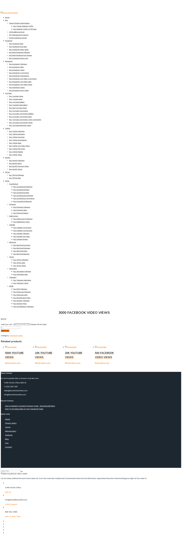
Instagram (9, 61)
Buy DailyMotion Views (21, 222)
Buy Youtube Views (16, 96)
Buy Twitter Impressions (18, 140)
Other (7, 181)
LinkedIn (12, 225)
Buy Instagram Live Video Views (20, 85)
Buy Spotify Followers (17, 161)
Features (8, 435)
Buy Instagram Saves (17, 88)
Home (7, 17)
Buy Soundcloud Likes (21, 193)
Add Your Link (7, 324)
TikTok (7, 172)
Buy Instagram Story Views (19, 90)
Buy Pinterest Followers (21, 207)
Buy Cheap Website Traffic (23, 26)
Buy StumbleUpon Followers (23, 307)
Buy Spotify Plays (15, 163)
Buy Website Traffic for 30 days (25, 29)
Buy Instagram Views (16, 70)
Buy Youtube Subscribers (18, 105)
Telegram (12, 277)
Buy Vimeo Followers (20, 260)
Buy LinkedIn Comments (22, 228)
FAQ (7, 443)
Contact (8, 447)
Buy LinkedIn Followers (21, 234)
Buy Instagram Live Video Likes (20, 82)
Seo (6, 20)
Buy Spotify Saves (15, 169)
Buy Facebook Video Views (19, 50)
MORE (11, 286)
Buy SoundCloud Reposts (22, 201)
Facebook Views (16, 335)
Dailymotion (13, 216)
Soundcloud (13, 184)
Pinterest (12, 204)
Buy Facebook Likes (16, 44)
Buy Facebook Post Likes (18, 47)
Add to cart (5, 330)
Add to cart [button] (15, 363)
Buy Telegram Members (22, 280)
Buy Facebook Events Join (18, 58)
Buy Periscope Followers (22, 292)
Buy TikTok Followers (16, 175)
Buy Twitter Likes (15, 143)
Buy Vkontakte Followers (22, 271)
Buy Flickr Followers (20, 289)
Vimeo (11, 257)
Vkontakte (13, 269)
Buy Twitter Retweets (17, 134)
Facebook (8, 41)
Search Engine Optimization (19, 23)
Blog (7, 439)
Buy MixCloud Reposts (21, 254)
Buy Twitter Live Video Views (19, 146)
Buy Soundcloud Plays (21, 190)
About (7, 419)
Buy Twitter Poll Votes (17, 149)
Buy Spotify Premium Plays (19, 166)
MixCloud (12, 242)
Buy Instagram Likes (16, 67)
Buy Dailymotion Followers (22, 219)
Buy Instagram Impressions (19, 76)
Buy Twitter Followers (17, 131)
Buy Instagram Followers (18, 64)
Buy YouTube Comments (18, 111)
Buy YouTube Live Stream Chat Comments (25, 120)
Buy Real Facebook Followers (19, 52)
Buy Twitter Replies (16, 152)
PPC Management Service (18, 35)
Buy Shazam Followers (21, 301)
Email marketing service (18, 38)
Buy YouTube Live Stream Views (21, 123)
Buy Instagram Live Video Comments (23, 79)
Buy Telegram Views (20, 283)
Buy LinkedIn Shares (20, 239)
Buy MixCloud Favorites (21, 245)
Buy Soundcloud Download (23, 196)
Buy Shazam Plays (20, 304)
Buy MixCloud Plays (20, 251)
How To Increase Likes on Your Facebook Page (24, 409)
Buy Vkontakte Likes (20, 274)
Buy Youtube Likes (15, 99)
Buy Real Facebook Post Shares (20, 55)
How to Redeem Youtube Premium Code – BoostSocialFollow (30, 406)
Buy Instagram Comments (19, 73)
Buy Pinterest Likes (20, 210)
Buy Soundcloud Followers (22, 187)
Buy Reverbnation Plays (21, 298)
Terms (7, 427)
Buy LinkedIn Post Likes (21, 236)
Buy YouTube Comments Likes (20, 117)
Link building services (16, 32)
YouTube (8, 93)
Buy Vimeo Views (19, 266)
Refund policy (10, 431)
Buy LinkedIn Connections (22, 231)
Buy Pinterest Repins (20, 213)
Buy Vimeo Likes (19, 263)
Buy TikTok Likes (15, 178)
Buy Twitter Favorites (17, 137)
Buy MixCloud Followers (21, 248)
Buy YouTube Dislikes (17, 102)
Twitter (7, 128)
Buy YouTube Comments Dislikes (21, 114)
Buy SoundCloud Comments (23, 198)
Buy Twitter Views (15, 155)
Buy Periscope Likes (20, 295)
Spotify (7, 158)
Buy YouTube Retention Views (20, 125)
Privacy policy (11, 423)
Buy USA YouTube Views (18, 108)
